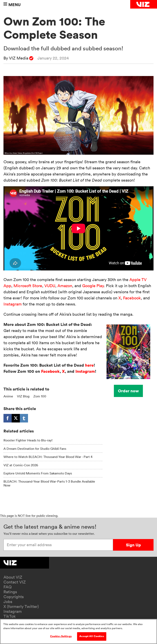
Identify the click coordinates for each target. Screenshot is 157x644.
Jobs (7, 601)
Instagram (12, 304)
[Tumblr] (24, 418)
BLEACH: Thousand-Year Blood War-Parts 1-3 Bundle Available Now (49, 483)
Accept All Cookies (91, 636)
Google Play (93, 285)
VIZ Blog (23, 396)
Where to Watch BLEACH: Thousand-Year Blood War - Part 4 (47, 457)
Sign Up (133, 545)
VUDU (49, 285)
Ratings (10, 591)
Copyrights (13, 596)
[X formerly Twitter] (16, 418)
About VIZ (12, 577)
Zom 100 (39, 396)
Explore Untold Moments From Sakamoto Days (37, 473)
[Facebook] (7, 418)
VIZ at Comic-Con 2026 (20, 465)
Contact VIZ (14, 582)
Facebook (132, 298)
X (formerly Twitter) (21, 606)
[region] (78, 631)
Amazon (64, 285)
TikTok (9, 616)
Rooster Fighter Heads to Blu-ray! (28, 440)
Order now (128, 391)
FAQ (7, 586)
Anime (8, 396)
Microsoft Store (27, 285)
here (89, 365)
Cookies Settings (61, 636)
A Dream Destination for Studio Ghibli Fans (34, 449)
